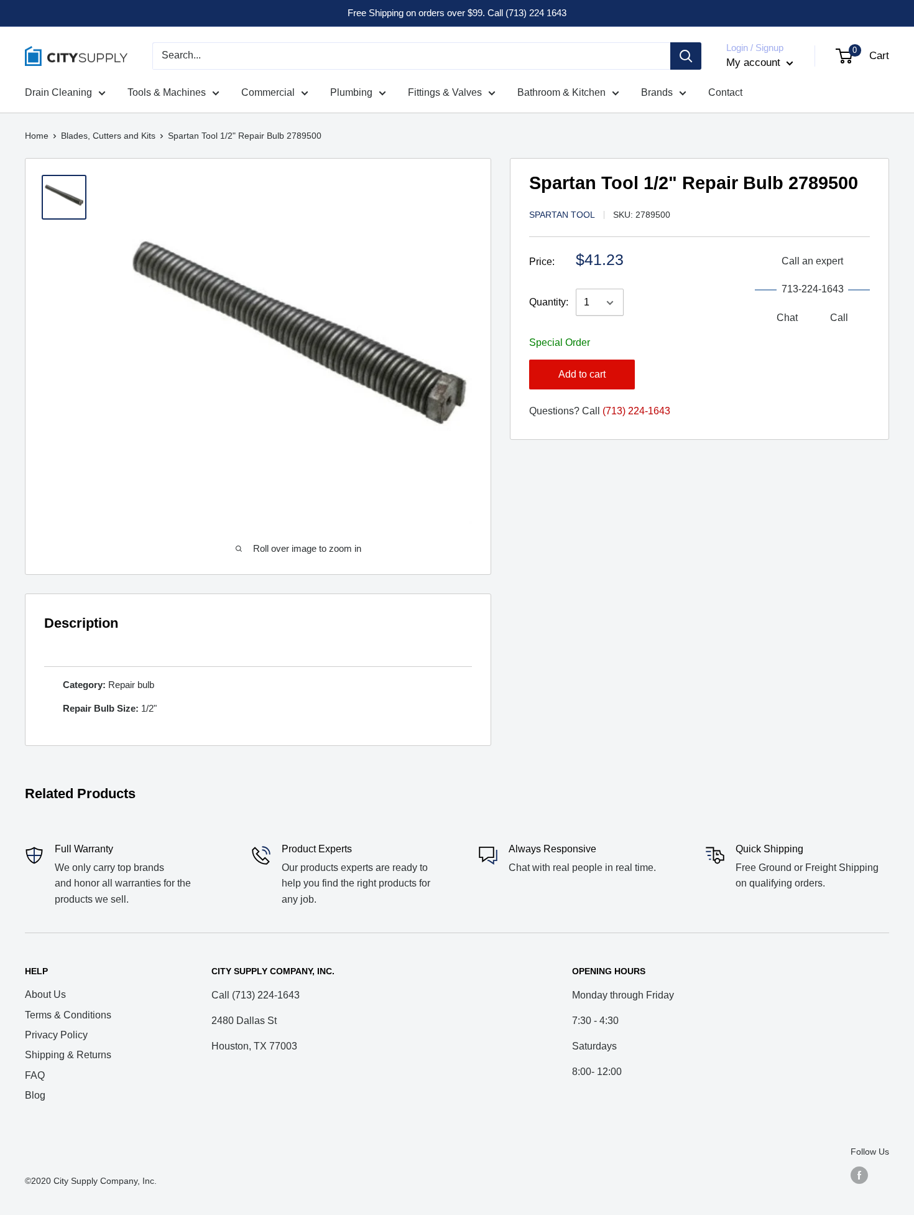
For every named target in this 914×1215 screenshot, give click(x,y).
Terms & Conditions (68, 1015)
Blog (35, 1095)
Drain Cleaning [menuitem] (58, 92)
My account (754, 62)
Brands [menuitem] (657, 92)
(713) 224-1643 (636, 411)
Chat (787, 317)
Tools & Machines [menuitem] (166, 92)
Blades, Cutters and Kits (108, 136)
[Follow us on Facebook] (859, 1175)
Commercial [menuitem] (268, 92)
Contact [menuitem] (725, 92)
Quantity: (548, 302)
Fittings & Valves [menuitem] (445, 92)
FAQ (35, 1075)
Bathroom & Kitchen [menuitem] (561, 92)
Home (36, 136)
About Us (45, 994)
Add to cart (582, 374)
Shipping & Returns (68, 1055)
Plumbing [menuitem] (351, 92)
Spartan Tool (562, 215)
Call (839, 317)
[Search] (685, 56)
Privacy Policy (56, 1035)
